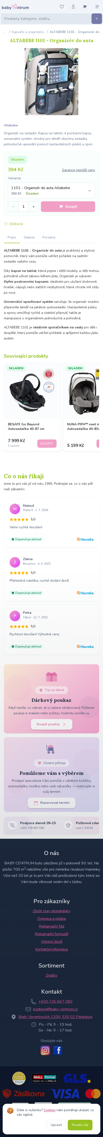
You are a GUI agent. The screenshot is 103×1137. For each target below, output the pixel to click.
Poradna (48, 237)
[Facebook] (58, 1050)
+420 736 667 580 (55, 1001)
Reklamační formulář (52, 934)
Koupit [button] (71, 206)
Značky (51, 975)
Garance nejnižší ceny (78, 170)
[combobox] (51, 190)
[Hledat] (97, 18)
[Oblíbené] (62, 6)
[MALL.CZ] (44, 1078)
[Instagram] (45, 1050)
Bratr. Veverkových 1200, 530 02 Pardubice (55, 1016)
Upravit (56, 1125)
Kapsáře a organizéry (28, 32)
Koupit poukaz (48, 724)
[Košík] (85, 6)
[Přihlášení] (73, 6)
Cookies (50, 1110)
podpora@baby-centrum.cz (55, 1009)
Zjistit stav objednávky (51, 911)
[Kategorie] (97, 6)
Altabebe (11, 125)
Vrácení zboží (51, 941)
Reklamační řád (51, 926)
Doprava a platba (51, 918)
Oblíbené (16, 224)
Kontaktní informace (51, 949)
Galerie (29, 237)
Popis (12, 237)
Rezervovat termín (55, 802)
